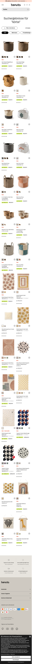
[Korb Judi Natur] (9, 80)
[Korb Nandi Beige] (23, 46)
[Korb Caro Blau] (23, 249)
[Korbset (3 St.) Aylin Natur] (9, 214)
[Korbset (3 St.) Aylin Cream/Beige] (23, 214)
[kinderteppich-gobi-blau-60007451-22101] (7, 358)
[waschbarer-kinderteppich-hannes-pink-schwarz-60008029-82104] (17, 358)
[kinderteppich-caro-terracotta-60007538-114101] (20, 393)
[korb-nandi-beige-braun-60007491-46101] (2, 57)
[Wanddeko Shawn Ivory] (9, 523)
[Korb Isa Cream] (23, 114)
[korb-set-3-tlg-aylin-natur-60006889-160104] (2, 224)
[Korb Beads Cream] (23, 80)
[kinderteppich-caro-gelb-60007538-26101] (17, 393)
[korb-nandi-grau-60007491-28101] (7, 57)
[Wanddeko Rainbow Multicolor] (23, 488)
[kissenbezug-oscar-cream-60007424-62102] (2, 326)
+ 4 (24, 393)
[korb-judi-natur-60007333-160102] (2, 90)
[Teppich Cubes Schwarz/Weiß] (9, 453)
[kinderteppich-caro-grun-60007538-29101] (22, 393)
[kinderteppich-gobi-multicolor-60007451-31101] (5, 358)
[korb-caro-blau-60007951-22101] (20, 192)
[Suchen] (28, 9)
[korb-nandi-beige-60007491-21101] (5, 57)
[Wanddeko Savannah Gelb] (23, 523)
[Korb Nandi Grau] (9, 147)
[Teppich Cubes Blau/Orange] (23, 417)
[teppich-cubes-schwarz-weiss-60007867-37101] (20, 428)
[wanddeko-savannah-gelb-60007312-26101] (17, 533)
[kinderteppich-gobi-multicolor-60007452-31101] (2, 393)
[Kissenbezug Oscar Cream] (9, 315)
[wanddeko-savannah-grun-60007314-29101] (20, 533)
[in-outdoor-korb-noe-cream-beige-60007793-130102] (2, 192)
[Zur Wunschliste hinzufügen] (15, 57)
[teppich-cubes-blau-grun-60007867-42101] (22, 428)
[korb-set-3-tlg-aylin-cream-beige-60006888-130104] (5, 224)
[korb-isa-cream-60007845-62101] (17, 124)
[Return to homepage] (16, 5)
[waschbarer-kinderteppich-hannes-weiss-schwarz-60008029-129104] (20, 358)
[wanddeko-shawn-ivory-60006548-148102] (2, 533)
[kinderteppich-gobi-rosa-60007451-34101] (2, 358)
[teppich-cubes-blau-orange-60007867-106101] (17, 428)
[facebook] (16, 628)
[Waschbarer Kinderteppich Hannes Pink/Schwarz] (23, 347)
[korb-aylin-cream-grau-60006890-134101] (2, 124)
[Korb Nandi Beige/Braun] (9, 46)
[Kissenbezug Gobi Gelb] (9, 488)
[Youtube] (7, 628)
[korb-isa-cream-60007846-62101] (17, 158)
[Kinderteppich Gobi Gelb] (23, 315)
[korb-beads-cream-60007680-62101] (17, 90)
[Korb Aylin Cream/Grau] (9, 114)
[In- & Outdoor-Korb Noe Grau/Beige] (9, 249)
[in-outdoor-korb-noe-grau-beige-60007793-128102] (5, 192)
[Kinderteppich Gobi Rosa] (9, 281)
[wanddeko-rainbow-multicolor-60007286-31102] (17, 498)
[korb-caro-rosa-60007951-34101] (17, 192)
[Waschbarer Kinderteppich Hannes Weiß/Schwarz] (23, 453)
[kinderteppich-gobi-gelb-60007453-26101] (5, 292)
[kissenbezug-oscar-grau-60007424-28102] (5, 326)
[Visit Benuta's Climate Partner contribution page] (7, 618)
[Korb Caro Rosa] (23, 181)
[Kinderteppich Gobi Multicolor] (23, 281)
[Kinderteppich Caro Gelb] (23, 382)
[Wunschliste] (24, 5)
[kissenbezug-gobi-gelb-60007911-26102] (2, 498)
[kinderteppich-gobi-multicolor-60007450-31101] (17, 292)
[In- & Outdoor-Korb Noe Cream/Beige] (9, 181)
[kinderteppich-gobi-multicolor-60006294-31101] (2, 428)
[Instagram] (12, 628)
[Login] (27, 5)
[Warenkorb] (29, 5)
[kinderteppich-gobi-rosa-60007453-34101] (2, 292)
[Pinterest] (2, 628)
